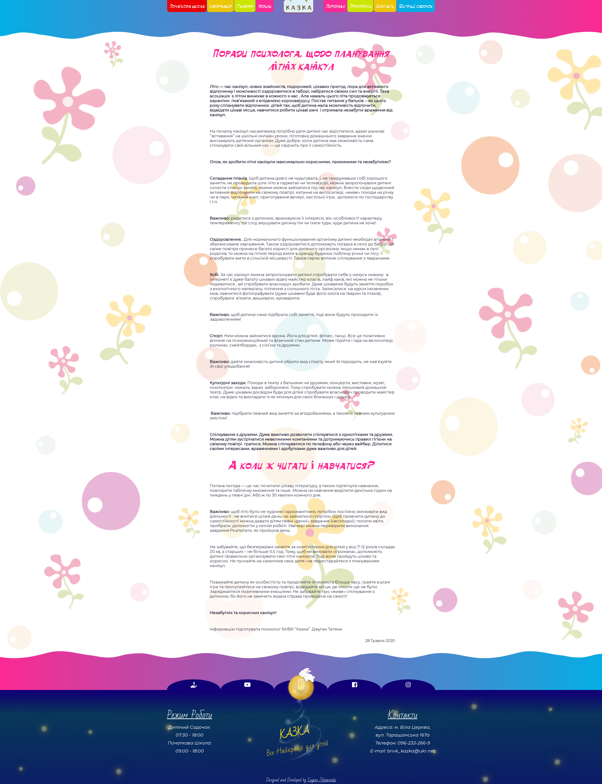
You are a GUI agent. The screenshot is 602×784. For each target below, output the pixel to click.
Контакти (385, 6)
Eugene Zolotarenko (322, 780)
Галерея (245, 6)
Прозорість (360, 6)
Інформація (221, 6)
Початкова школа (187, 6)
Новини (264, 6)
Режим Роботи (189, 715)
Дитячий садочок (415, 6)
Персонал (335, 6)
